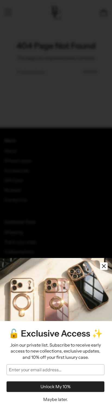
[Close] (104, 266)
